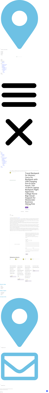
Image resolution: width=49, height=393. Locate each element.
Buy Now (27, 207)
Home (1, 59)
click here (19, 217)
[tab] (22, 211)
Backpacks (3, 66)
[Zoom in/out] (2, 391)
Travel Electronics (4, 65)
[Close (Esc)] (0, 391)
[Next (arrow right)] (2, 392)
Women (4, 72)
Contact (2, 167)
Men (3, 71)
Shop (1, 63)
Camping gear (3, 160)
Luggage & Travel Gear (4, 64)
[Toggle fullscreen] (1, 391)
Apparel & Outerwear (4, 69)
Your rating (26, 239)
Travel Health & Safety (4, 161)
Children (4, 70)
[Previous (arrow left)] (0, 392)
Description (22, 211)
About (1, 60)
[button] (19, 113)
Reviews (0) (26, 211)
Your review (26, 241)
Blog (1, 166)
